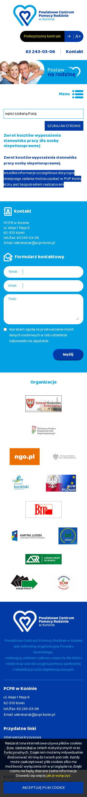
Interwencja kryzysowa (22, 737)
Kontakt (74, 51)
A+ (78, 36)
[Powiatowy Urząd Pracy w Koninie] (24, 582)
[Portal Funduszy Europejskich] (28, 535)
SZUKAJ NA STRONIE (64, 126)
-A (69, 36)
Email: (12, 285)
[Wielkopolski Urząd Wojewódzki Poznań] (61, 483)
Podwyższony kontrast (42, 36)
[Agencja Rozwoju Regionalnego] (43, 559)
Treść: (12, 299)
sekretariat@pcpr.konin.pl (34, 243)
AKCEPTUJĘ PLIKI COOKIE (43, 788)
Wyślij (68, 354)
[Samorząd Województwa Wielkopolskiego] (43, 404)
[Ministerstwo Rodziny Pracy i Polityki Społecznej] (64, 456)
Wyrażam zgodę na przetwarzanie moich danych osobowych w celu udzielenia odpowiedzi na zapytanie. (41, 335)
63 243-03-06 (40, 51)
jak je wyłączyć (58, 776)
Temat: (13, 271)
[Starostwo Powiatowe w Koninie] (21, 483)
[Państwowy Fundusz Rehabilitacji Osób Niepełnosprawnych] (44, 430)
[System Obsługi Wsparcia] (64, 582)
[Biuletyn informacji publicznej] (43, 509)
